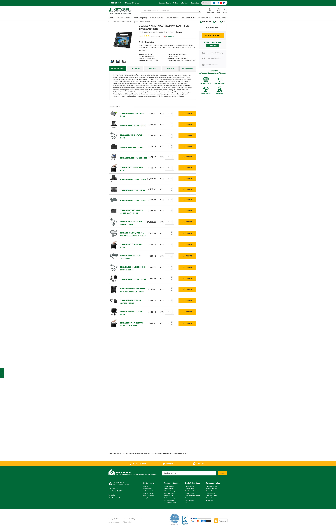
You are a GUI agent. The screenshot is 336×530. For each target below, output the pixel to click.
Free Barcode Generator (192, 491)
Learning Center (165, 3)
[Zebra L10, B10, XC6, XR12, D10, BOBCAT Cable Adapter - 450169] (113, 233)
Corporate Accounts (191, 498)
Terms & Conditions (148, 495)
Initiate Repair (210, 12)
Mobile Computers (211, 488)
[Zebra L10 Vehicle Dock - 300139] (113, 124)
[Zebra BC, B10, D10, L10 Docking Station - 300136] (113, 267)
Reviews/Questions (187, 68)
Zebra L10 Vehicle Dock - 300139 (133, 126)
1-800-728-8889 (206, 22)
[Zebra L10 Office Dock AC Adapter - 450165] (113, 300)
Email (216, 22)
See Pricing (213, 46)
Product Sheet (170, 36)
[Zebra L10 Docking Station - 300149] (113, 312)
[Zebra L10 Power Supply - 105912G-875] (113, 256)
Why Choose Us (147, 488)
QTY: (162, 114)
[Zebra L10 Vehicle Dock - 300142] (113, 278)
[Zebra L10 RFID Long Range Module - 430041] (113, 222)
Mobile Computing (140, 18)
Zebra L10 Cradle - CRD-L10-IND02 (133, 158)
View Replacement (212, 36)
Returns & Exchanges (170, 491)
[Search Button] (199, 11)
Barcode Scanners (124, 18)
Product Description (117, 68)
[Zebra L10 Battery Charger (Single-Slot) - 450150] (113, 210)
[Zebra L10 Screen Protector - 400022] (113, 113)
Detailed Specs (135, 68)
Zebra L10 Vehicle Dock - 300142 (133, 279)
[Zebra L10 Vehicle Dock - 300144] (113, 178)
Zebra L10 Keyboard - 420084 (131, 147)
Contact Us (195, 3)
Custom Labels (189, 488)
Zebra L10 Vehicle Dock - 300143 (133, 201)
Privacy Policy (146, 498)
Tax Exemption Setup (170, 503)
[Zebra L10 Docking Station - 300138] (113, 135)
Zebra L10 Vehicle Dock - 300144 (133, 180)
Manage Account (169, 486)
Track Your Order (169, 488)
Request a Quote (168, 495)
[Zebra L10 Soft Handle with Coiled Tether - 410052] (113, 323)
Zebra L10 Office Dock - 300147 (132, 190)
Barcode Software (205, 18)
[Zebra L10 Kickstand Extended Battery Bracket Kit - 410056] (113, 289)
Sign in (218, 12)
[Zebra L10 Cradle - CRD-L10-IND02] (113, 157)
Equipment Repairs (169, 500)
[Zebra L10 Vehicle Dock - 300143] (113, 199)
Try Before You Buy (169, 498)
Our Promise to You (148, 491)
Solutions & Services (180, 3)
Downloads (152, 68)
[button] (2, 373)
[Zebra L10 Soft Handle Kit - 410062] (113, 244)
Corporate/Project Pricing (192, 495)
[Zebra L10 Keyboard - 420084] (113, 146)
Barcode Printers (156, 18)
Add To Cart (187, 113)
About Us (145, 486)
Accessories (209, 500)
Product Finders (221, 18)
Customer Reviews (148, 493)
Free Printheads (189, 500)
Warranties (170, 68)
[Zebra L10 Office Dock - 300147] (113, 189)
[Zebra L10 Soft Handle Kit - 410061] (113, 168)
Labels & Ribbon (172, 18)
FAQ (186, 503)
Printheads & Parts (188, 18)
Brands (111, 18)
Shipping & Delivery (169, 493)
